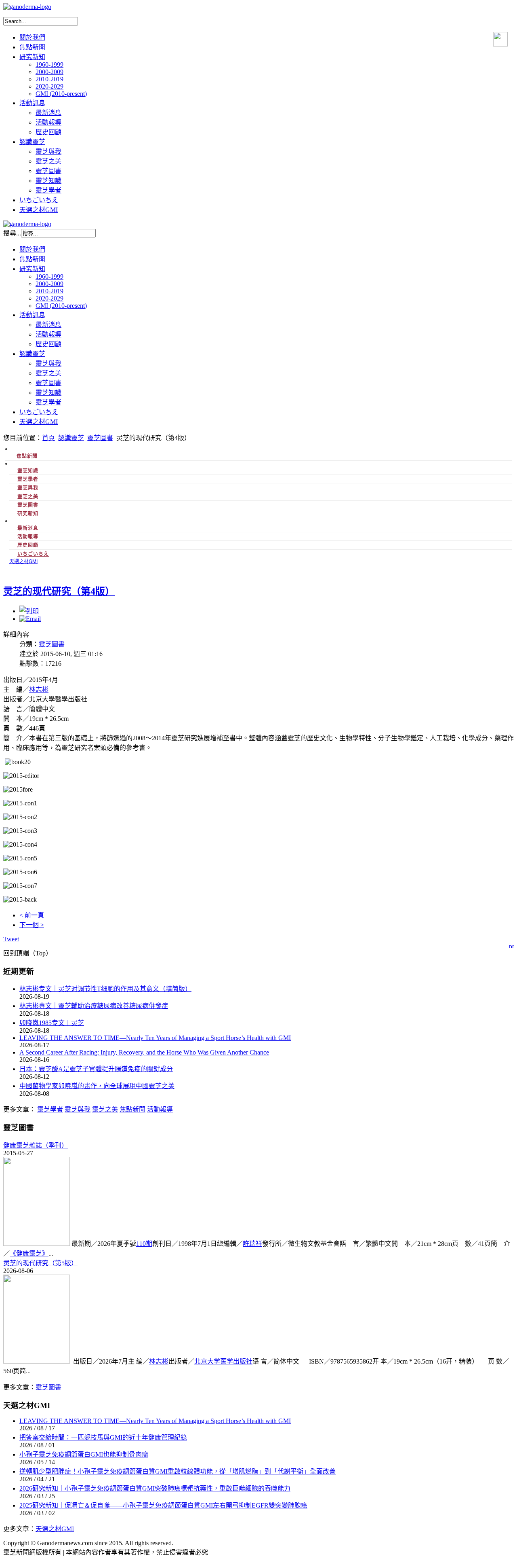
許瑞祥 (252, 1243)
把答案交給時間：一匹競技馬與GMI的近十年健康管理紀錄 (103, 1437)
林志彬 (38, 689)
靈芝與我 (77, 1109)
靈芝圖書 (100, 437)
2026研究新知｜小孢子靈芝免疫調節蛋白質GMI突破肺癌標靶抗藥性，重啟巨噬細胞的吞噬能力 (154, 1488)
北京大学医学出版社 (223, 1361)
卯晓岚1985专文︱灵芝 (51, 1022)
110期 (144, 1243)
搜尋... (12, 233)
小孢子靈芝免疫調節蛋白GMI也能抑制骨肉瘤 (83, 1454)
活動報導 (160, 1109)
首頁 (48, 437)
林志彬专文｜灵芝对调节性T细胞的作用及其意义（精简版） (105, 988)
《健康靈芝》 (29, 1253)
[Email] (30, 618)
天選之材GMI (55, 1528)
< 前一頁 (31, 915)
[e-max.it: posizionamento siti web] (511, 944)
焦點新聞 (132, 1109)
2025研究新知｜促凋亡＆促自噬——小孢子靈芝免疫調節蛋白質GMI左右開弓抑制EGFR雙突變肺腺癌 (163, 1505)
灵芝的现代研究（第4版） (59, 591)
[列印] (29, 611)
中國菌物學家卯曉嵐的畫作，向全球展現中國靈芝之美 (96, 1085)
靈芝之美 (105, 1109)
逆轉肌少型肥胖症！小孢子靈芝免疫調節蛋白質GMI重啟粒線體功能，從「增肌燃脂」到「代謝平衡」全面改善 (177, 1471)
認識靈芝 (71, 437)
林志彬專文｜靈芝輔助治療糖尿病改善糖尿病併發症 (93, 1005)
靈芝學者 (50, 1109)
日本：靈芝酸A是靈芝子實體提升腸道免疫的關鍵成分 (96, 1068)
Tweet (11, 939)
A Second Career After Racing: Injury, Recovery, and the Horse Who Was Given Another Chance (144, 1052)
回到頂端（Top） (27, 953)
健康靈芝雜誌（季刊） (35, 1145)
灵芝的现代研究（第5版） (40, 1263)
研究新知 (27, 513)
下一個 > (31, 924)
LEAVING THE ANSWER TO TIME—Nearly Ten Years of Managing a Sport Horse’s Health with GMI (155, 1037)
